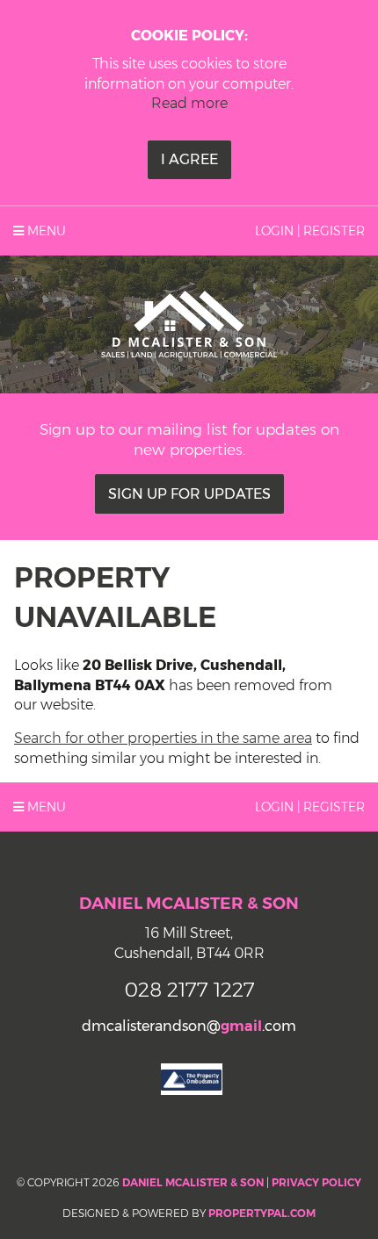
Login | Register (310, 231)
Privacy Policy (316, 1182)
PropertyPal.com (262, 1213)
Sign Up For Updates (189, 494)
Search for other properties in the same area (163, 738)
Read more (189, 103)
